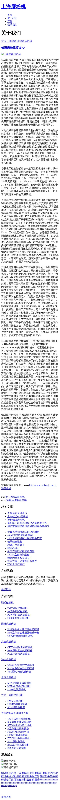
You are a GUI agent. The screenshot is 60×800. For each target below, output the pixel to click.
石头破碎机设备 (22, 779)
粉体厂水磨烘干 (16, 545)
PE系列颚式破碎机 (17, 611)
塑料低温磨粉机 (16, 519)
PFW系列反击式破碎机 (19, 650)
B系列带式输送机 (16, 748)
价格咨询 (6, 797)
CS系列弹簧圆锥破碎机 (20, 636)
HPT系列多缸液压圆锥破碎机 (23, 632)
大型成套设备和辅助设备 (14, 713)
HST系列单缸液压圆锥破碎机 (23, 629)
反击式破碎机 (8, 641)
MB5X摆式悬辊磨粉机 (19, 683)
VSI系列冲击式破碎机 (19, 671)
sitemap (46, 779)
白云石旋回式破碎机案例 (20, 551)
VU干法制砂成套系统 (19, 719)
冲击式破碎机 (8, 659)
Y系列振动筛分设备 (18, 728)
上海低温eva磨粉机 (17, 516)
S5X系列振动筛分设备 (19, 725)
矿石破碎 (37, 779)
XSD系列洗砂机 (16, 741)
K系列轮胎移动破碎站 (19, 722)
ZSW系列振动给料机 (18, 738)
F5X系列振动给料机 (18, 731)
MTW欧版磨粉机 (16, 689)
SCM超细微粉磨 (16, 707)
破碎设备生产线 (30, 776)
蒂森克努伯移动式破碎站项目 (23, 532)
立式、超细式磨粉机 (12, 695)
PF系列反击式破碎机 (18, 653)
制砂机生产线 (8, 773)
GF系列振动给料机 (17, 735)
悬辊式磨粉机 (8, 677)
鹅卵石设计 (13, 548)
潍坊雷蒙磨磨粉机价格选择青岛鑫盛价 (28, 526)
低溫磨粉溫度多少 (13, 47)
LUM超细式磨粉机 (17, 704)
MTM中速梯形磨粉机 (18, 686)
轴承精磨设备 (14, 541)
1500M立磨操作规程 (18, 554)
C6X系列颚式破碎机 (18, 618)
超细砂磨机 (15, 776)
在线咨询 (6, 589)
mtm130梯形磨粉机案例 (20, 535)
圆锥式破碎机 (8, 623)
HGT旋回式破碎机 (17, 608)
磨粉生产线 (26, 41)
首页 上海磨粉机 (10, 41)
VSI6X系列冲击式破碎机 (20, 665)
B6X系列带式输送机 (18, 744)
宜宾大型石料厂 (16, 564)
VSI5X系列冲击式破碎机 (20, 668)
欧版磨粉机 (36, 773)
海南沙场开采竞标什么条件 (22, 561)
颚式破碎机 (7, 602)
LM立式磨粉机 (15, 701)
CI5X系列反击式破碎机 (20, 647)
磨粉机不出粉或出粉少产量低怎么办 (27, 523)
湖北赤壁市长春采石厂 (19, 558)
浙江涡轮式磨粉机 (15, 497)
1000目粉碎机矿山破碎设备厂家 (24, 538)
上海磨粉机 (23, 773)
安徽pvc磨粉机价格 (16, 500)
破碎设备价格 (47, 776)
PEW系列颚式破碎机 (18, 614)
